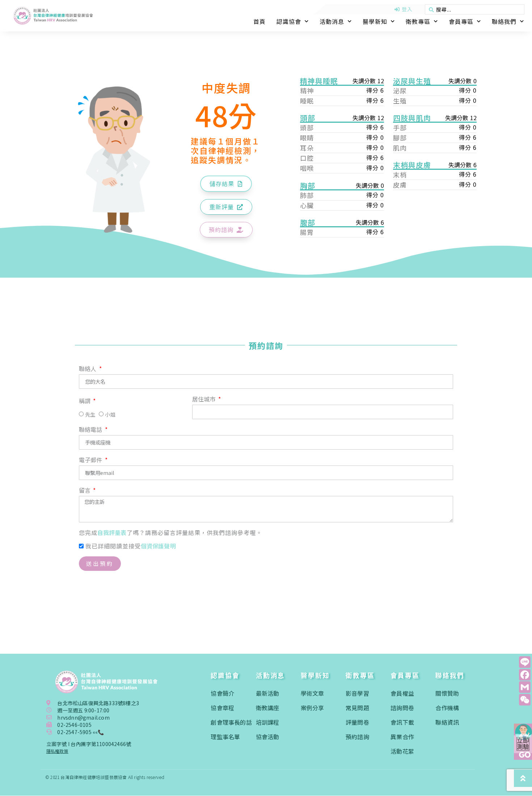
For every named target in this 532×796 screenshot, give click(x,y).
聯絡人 (88, 369)
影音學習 (357, 693)
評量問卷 (357, 722)
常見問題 (357, 707)
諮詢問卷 (402, 707)
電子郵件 (91, 460)
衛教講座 (267, 707)
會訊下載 (402, 722)
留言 (85, 490)
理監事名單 (225, 736)
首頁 (259, 21)
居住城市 (204, 399)
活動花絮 (402, 751)
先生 (90, 414)
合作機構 (447, 707)
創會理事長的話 (231, 722)
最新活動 (267, 693)
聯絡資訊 (447, 722)
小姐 (110, 414)
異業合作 (402, 736)
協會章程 (222, 707)
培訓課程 (267, 722)
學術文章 (312, 693)
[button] (226, 184)
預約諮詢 (357, 736)
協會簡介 (222, 693)
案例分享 (312, 707)
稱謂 (85, 401)
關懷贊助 (447, 693)
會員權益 (402, 693)
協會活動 (267, 736)
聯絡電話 (91, 430)
